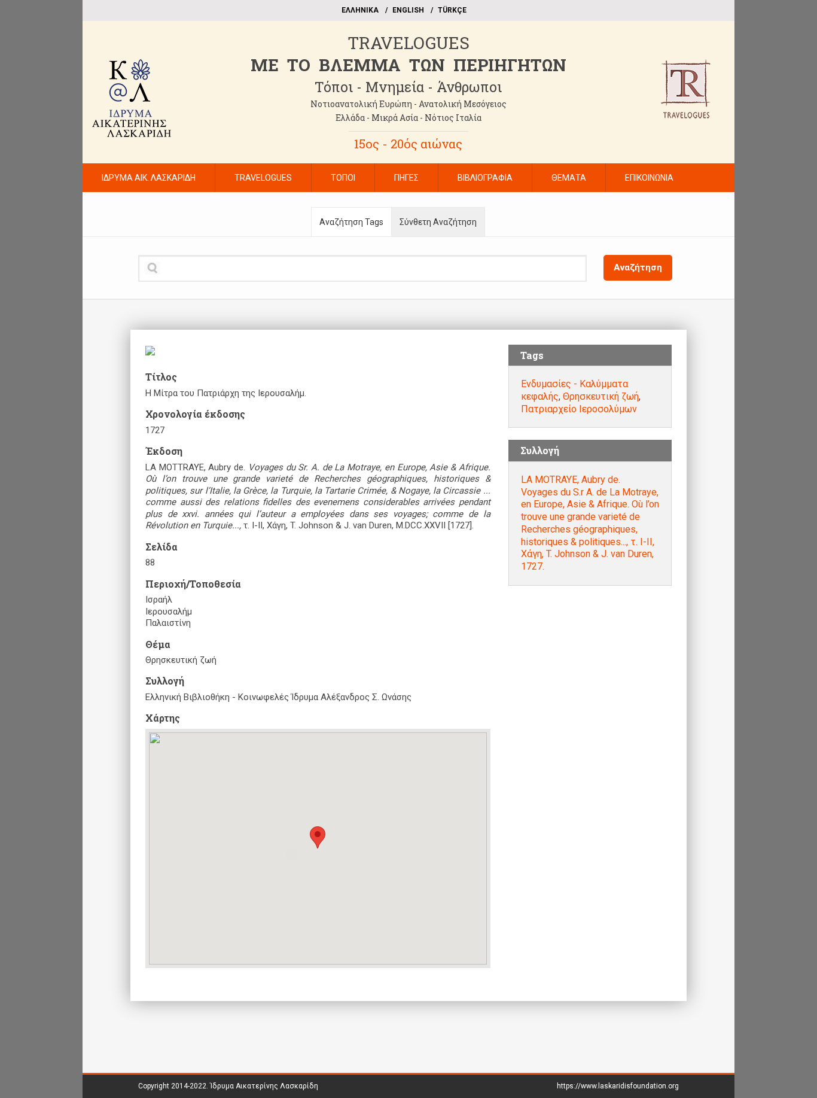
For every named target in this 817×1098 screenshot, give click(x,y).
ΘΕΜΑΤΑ (568, 178)
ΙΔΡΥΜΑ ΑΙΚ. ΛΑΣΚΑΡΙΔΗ (149, 178)
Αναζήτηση (638, 267)
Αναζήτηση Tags (351, 222)
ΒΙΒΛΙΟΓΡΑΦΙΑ (485, 178)
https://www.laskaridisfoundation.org (618, 1086)
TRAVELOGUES (408, 43)
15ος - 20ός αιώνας (408, 143)
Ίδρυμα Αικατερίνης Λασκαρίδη (264, 1086)
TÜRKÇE (452, 10)
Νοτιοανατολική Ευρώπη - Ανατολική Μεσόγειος (408, 104)
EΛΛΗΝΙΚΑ (360, 10)
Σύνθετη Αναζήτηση (438, 222)
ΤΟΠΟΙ (343, 178)
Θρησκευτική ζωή (601, 396)
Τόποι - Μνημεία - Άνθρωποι (408, 87)
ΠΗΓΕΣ (406, 178)
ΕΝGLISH (408, 10)
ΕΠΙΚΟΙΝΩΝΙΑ (649, 178)
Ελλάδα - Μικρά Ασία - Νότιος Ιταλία (408, 117)
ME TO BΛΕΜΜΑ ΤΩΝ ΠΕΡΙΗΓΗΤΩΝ (408, 65)
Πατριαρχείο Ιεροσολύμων (579, 409)
